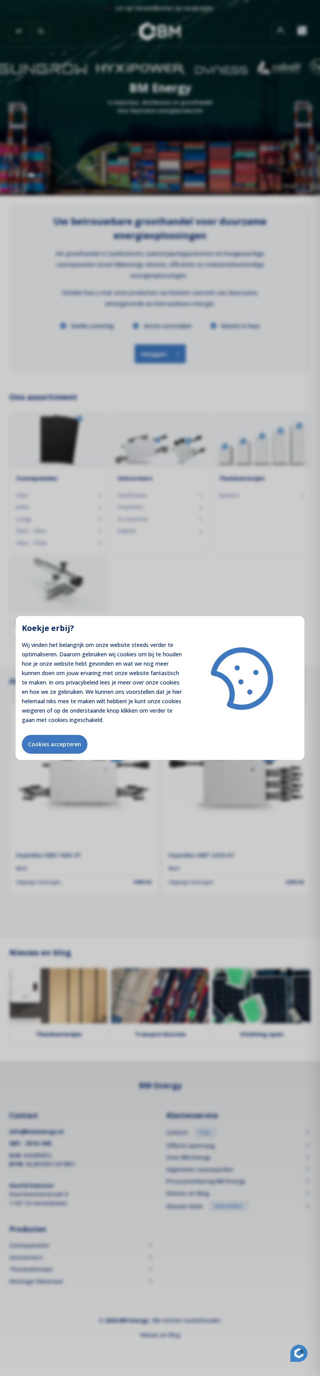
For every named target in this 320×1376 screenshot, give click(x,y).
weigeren (33, 710)
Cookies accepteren (54, 744)
